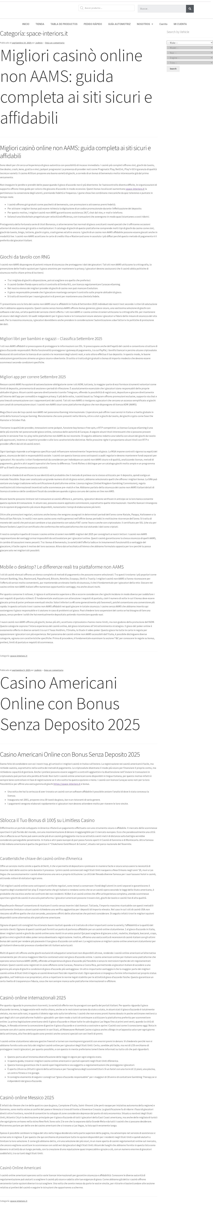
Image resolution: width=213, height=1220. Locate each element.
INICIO (25, 24)
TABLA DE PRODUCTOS (64, 24)
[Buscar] (190, 9)
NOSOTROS (143, 24)
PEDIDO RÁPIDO (93, 24)
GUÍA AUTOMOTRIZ (119, 24)
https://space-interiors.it (66, 783)
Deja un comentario (54, 42)
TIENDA (40, 24)
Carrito (163, 24)
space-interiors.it (135, 188)
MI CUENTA (180, 24)
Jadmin (39, 42)
